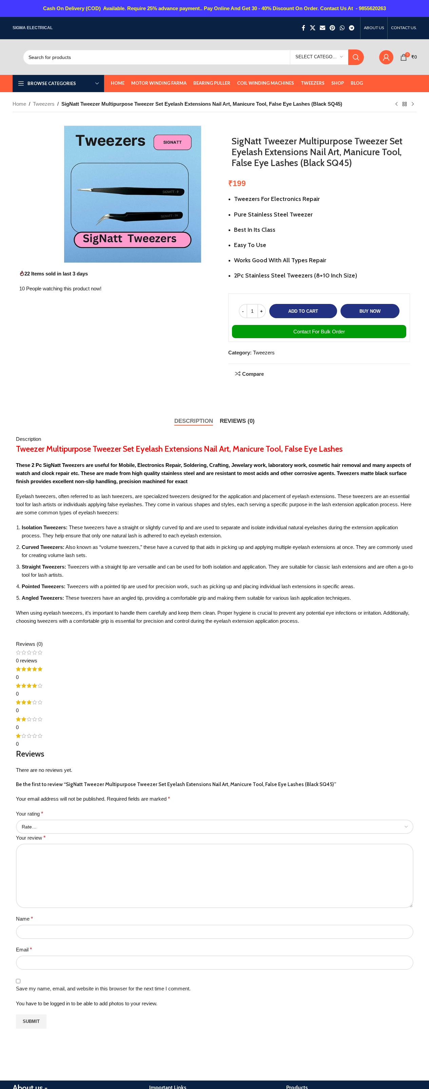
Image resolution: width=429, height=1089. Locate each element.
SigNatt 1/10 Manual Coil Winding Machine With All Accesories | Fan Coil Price (343, 1005)
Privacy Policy (165, 751)
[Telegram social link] (351, 28)
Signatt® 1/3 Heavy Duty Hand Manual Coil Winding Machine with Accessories (345, 848)
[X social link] (312, 28)
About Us (159, 727)
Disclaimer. (161, 739)
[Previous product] (396, 104)
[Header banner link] (214, 8)
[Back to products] (405, 104)
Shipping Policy (166, 776)
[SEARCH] (356, 57)
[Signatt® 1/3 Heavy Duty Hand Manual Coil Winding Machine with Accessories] (351, 776)
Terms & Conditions (171, 800)
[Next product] (413, 104)
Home (19, 104)
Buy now (370, 311)
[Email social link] (322, 28)
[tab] (193, 421)
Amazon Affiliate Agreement (179, 788)
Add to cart (303, 311)
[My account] (386, 57)
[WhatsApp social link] (342, 28)
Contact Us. (162, 715)
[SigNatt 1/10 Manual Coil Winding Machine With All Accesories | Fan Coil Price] (351, 933)
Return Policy (164, 763)
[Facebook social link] (303, 28)
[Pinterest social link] (332, 28)
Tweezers (44, 104)
